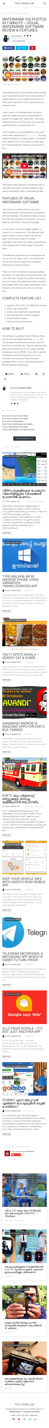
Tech (24, 456)
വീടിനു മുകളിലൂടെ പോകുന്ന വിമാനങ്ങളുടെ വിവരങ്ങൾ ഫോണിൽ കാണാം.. (23, 494)
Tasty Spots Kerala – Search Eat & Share (20, 656)
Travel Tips (27, 689)
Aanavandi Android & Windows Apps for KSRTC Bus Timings (23, 726)
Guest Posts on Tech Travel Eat (24, 1415)
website (35, 339)
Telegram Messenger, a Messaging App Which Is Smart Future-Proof (22, 957)
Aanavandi (10, 1177)
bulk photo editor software (15, 416)
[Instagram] (24, 1420)
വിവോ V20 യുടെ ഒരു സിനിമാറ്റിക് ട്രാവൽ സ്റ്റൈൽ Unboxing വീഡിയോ (23, 1213)
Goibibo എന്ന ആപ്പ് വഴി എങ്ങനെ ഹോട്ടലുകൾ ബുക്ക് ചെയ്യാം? (23, 1103)
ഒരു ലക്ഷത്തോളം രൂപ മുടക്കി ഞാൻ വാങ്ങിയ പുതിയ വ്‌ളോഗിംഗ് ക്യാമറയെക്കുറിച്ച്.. (23, 1381)
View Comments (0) (24, 438)
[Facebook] (13, 1420)
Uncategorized (12, 1293)
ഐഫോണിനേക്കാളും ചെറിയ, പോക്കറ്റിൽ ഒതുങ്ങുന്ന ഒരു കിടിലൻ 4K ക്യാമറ (23, 1325)
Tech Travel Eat (24, 3)
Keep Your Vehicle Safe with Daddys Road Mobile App (24, 882)
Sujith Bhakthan (16, 36)
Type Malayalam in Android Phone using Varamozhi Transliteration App (20, 581)
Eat (23, 620)
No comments (19, 41)
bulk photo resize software (15, 419)
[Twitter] (29, 1420)
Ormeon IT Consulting (32, 1411)
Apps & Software (9, 13)
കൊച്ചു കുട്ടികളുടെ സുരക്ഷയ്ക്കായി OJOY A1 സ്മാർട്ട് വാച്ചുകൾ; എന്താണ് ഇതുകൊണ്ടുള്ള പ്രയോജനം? (24, 1269)
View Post (6, 533)
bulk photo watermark (12, 421)
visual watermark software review (18, 430)
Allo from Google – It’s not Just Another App (22, 1030)
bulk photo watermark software (17, 424)
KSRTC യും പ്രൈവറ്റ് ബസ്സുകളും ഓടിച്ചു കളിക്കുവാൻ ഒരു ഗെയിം (20, 799)
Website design (15, 1411)
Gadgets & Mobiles (25, 1177)
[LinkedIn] (35, 1420)
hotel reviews (31, 135)
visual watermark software (15, 427)
